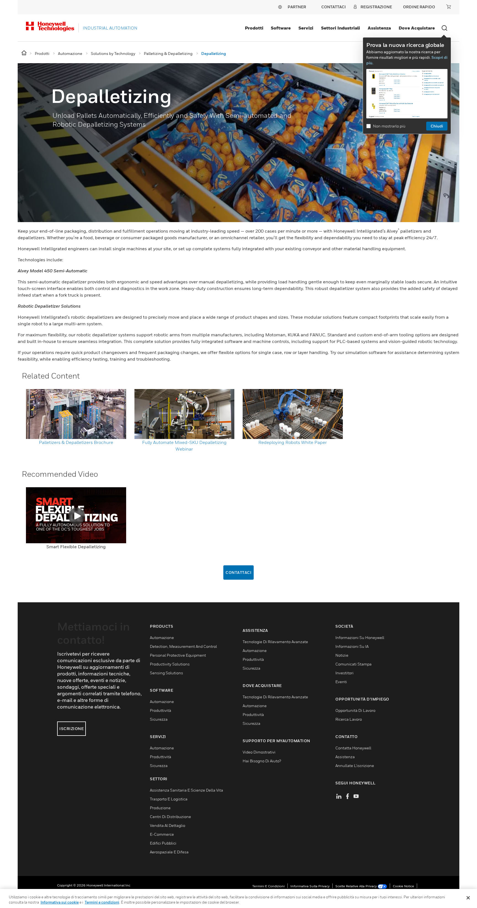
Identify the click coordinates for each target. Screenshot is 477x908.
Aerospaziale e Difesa (169, 852)
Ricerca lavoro (348, 719)
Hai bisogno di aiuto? (262, 760)
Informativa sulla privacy (310, 886)
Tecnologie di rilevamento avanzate (275, 641)
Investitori (344, 672)
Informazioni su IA (352, 646)
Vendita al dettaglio (167, 825)
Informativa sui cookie (60, 902)
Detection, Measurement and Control (183, 646)
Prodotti (254, 28)
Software (281, 28)
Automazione (162, 637)
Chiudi (437, 126)
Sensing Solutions (166, 672)
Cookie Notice (403, 886)
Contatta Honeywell (353, 747)
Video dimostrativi (259, 752)
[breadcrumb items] (24, 53)
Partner (297, 6)
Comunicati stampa (353, 664)
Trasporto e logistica (168, 799)
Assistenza (379, 28)
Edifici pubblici (163, 843)
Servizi (305, 28)
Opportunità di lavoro (355, 710)
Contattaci (238, 572)
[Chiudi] (468, 898)
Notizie (341, 655)
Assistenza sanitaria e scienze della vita (186, 790)
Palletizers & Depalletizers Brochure (76, 442)
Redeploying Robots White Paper (292, 442)
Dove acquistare (417, 28)
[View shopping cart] (448, 6)
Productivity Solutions (170, 664)
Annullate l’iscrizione (354, 765)
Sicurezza (159, 719)
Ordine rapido (419, 6)
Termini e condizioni (268, 886)
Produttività (160, 710)
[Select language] (280, 6)
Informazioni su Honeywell (359, 637)
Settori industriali (340, 28)
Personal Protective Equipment (178, 655)
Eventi (341, 681)
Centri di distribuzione (170, 816)
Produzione (160, 807)
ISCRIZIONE (71, 728)
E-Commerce (162, 834)
